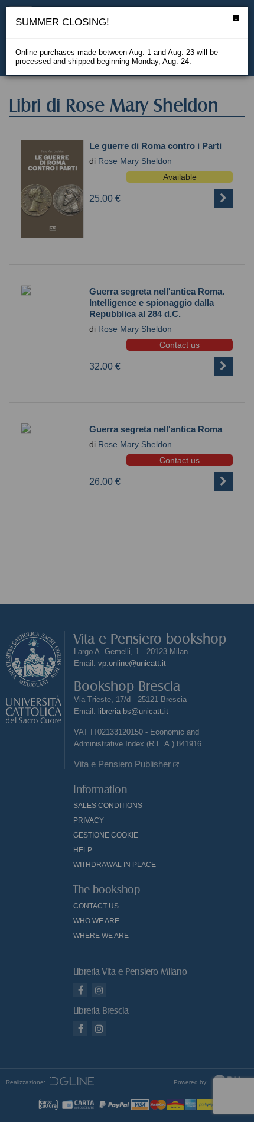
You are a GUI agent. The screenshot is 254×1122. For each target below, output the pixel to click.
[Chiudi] (236, 18)
